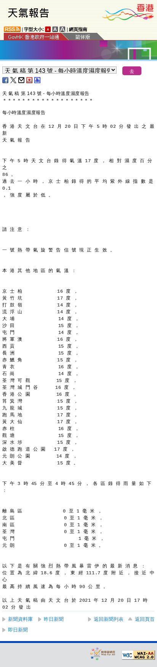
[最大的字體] (62, 29)
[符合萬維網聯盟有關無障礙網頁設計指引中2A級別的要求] (138, 655)
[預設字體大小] (48, 29)
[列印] (37, 80)
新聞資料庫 (20, 619)
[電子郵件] (21, 80)
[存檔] (29, 80)
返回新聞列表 (108, 619)
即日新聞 (18, 630)
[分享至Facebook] (5, 80)
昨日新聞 (54, 619)
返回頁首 (145, 619)
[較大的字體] (55, 29)
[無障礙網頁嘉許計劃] (103, 653)
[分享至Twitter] (13, 80)
